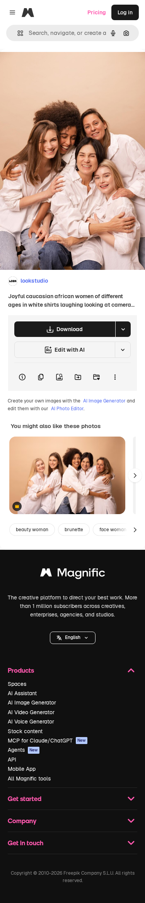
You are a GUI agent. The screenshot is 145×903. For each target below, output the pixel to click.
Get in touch (25, 843)
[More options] (115, 377)
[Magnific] (72, 574)
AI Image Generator (104, 401)
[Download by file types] (123, 329)
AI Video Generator (31, 712)
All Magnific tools (29, 778)
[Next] (135, 475)
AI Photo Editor (67, 409)
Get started (24, 798)
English (72, 637)
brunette (74, 530)
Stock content (25, 731)
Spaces (17, 683)
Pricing (96, 12)
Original (49, 66)
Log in (125, 12)
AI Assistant (22, 693)
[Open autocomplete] (17, 33)
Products (21, 670)
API (12, 759)
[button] (73, 638)
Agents (23, 749)
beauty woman (32, 530)
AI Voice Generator (31, 721)
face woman (112, 530)
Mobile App (22, 768)
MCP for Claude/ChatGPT (47, 740)
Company (22, 821)
